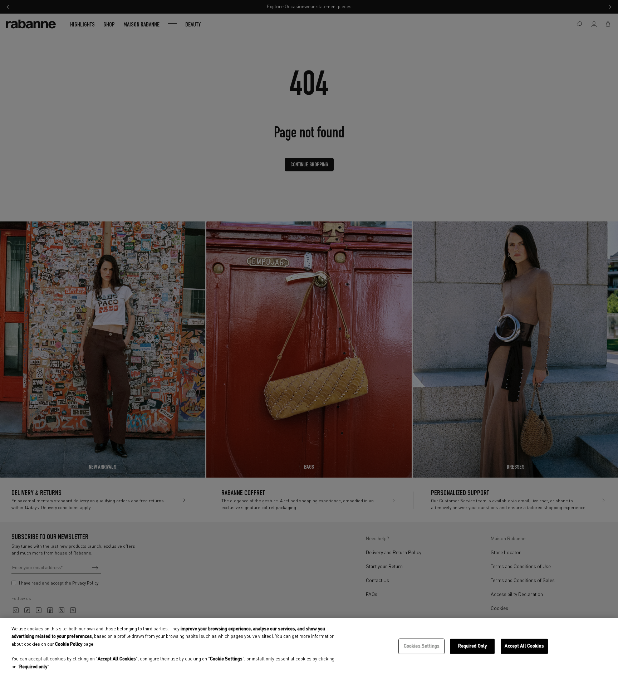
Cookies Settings (422, 646)
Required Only (472, 646)
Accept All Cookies (524, 646)
